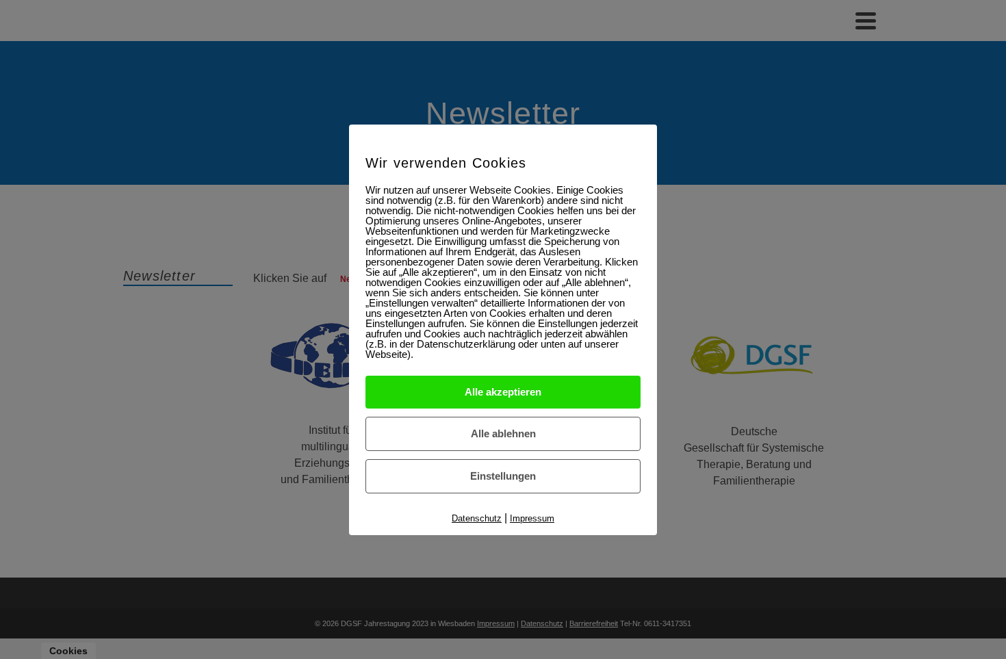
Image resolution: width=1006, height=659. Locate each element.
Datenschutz (477, 518)
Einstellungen (503, 476)
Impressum (532, 518)
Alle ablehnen (503, 433)
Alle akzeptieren (503, 392)
